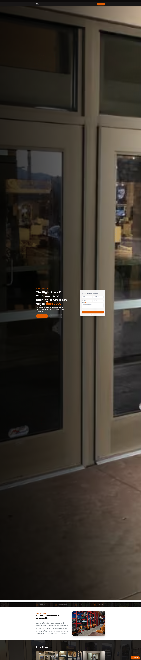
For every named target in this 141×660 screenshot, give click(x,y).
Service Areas (80, 4)
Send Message (92, 312)
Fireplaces (54, 4)
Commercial (74, 4)
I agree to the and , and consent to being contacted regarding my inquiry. (92, 309)
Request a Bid (41, 316)
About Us (48, 4)
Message (84, 302)
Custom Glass (60, 4)
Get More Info (136, 657)
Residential (67, 4)
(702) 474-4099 (56, 316)
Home (37, 601)
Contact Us (87, 4)
